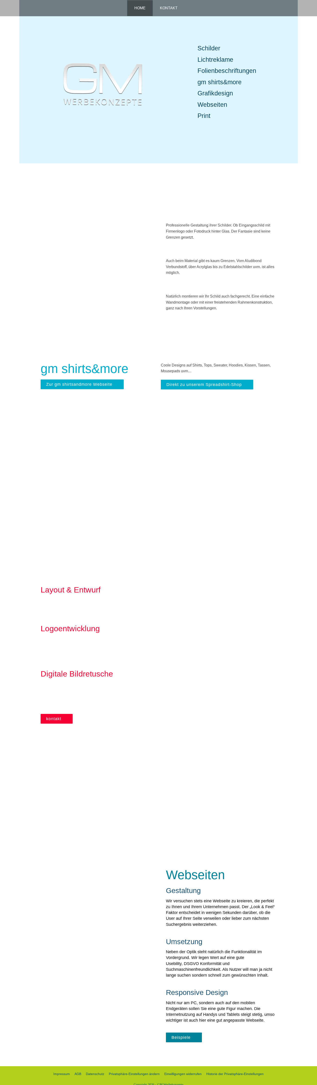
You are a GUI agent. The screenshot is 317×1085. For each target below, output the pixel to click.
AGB (77, 1074)
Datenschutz (95, 1074)
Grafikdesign (215, 93)
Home (140, 8)
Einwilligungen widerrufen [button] (183, 1074)
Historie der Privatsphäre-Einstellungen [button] (235, 1074)
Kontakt (169, 8)
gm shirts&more (219, 82)
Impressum (61, 1074)
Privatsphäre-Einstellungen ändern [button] (134, 1074)
